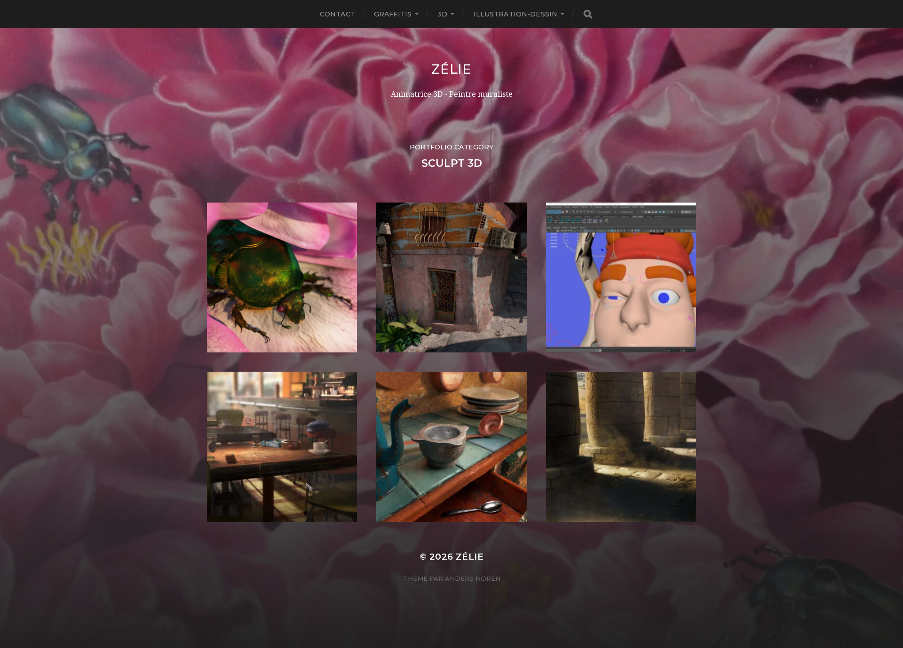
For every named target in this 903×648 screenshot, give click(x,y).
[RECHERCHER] (588, 14)
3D (442, 14)
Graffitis (393, 14)
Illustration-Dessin (515, 14)
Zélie (451, 69)
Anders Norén (472, 578)
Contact (337, 14)
